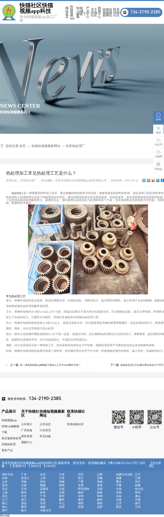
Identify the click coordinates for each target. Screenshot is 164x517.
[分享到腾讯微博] (158, 180)
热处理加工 (18, 193)
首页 (22, 146)
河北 (81, 474)
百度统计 (18, 466)
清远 (24, 503)
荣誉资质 (26, 436)
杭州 (43, 492)
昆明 (81, 507)
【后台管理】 (155, 465)
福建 (119, 478)
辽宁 (138, 474)
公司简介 (26, 424)
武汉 (5, 496)
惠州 (81, 499)
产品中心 (87, 12)
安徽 (100, 478)
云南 (24, 485)
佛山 (138, 496)
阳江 (5, 503)
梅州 (100, 499)
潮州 (81, 503)
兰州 (138, 507)
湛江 (24, 499)
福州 (81, 492)
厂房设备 (26, 430)
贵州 (5, 485)
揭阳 (100, 503)
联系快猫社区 (116, 12)
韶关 (62, 496)
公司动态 (45, 424)
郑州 (138, 492)
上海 (43, 478)
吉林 (5, 478)
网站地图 (5, 515)
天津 (62, 474)
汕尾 (119, 499)
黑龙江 (25, 478)
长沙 (24, 496)
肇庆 (62, 499)
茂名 (43, 499)
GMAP (49, 466)
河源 (138, 499)
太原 (62, 489)
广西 (81, 481)
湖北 (43, 481)
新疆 (138, 485)
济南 (119, 492)
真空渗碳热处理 (11, 438)
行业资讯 (45, 430)
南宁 (138, 503)
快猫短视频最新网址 (107, 12)
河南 (24, 481)
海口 (5, 507)
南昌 (100, 492)
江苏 (62, 478)
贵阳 (62, 507)
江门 (5, 499)
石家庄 (44, 489)
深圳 (81, 496)
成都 (43, 507)
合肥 (62, 492)
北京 (43, 474)
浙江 (81, 478)
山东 (5, 481)
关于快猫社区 (94, 12)
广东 (24, 474)
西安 (119, 507)
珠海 (100, 496)
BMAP (35, 466)
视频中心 (99, 12)
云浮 (119, 503)
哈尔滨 (139, 489)
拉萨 (100, 507)
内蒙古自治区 (124, 474)
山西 (100, 474)
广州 (43, 496)
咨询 (158, 119)
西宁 (5, 510)
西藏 (43, 485)
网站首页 (67, 12)
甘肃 (81, 485)
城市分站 (7, 474)
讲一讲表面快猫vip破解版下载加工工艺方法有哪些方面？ (50, 365)
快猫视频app (72, 12)
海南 (100, 481)
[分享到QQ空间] (148, 180)
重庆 (119, 481)
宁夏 (119, 485)
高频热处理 (9, 444)
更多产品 (7, 450)
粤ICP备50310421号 (123, 463)
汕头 (119, 496)
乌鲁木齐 (45, 510)
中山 (62, 503)
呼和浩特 (83, 489)
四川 (138, 481)
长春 (119, 489)
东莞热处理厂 (75, 146)
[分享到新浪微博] (153, 180)
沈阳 (100, 489)
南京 (24, 492)
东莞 (43, 503)
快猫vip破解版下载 (81, 12)
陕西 (62, 485)
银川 (24, 510)
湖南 (62, 481)
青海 (100, 485)
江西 (138, 478)
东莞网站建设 (97, 463)
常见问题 (45, 436)
